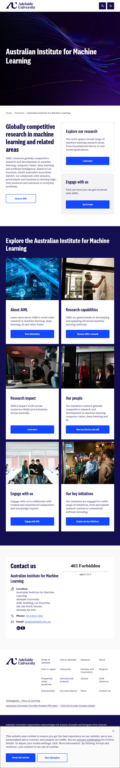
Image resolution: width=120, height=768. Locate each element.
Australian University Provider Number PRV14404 (32, 705)
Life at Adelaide (68, 660)
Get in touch (88, 204)
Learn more (87, 161)
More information (32, 334)
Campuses (65, 669)
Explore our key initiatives (87, 521)
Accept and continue (20, 757)
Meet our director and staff (87, 429)
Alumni (84, 678)
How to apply (48, 669)
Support (103, 669)
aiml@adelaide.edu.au (38, 621)
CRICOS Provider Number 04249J (77, 705)
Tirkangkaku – (23, 701)
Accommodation (68, 691)
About (102, 660)
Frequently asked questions (47, 681)
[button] (113, 731)
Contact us (104, 691)
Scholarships (48, 691)
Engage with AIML (32, 521)
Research (85, 660)
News (83, 691)
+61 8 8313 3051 (34, 615)
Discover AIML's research (87, 334)
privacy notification (89, 739)
